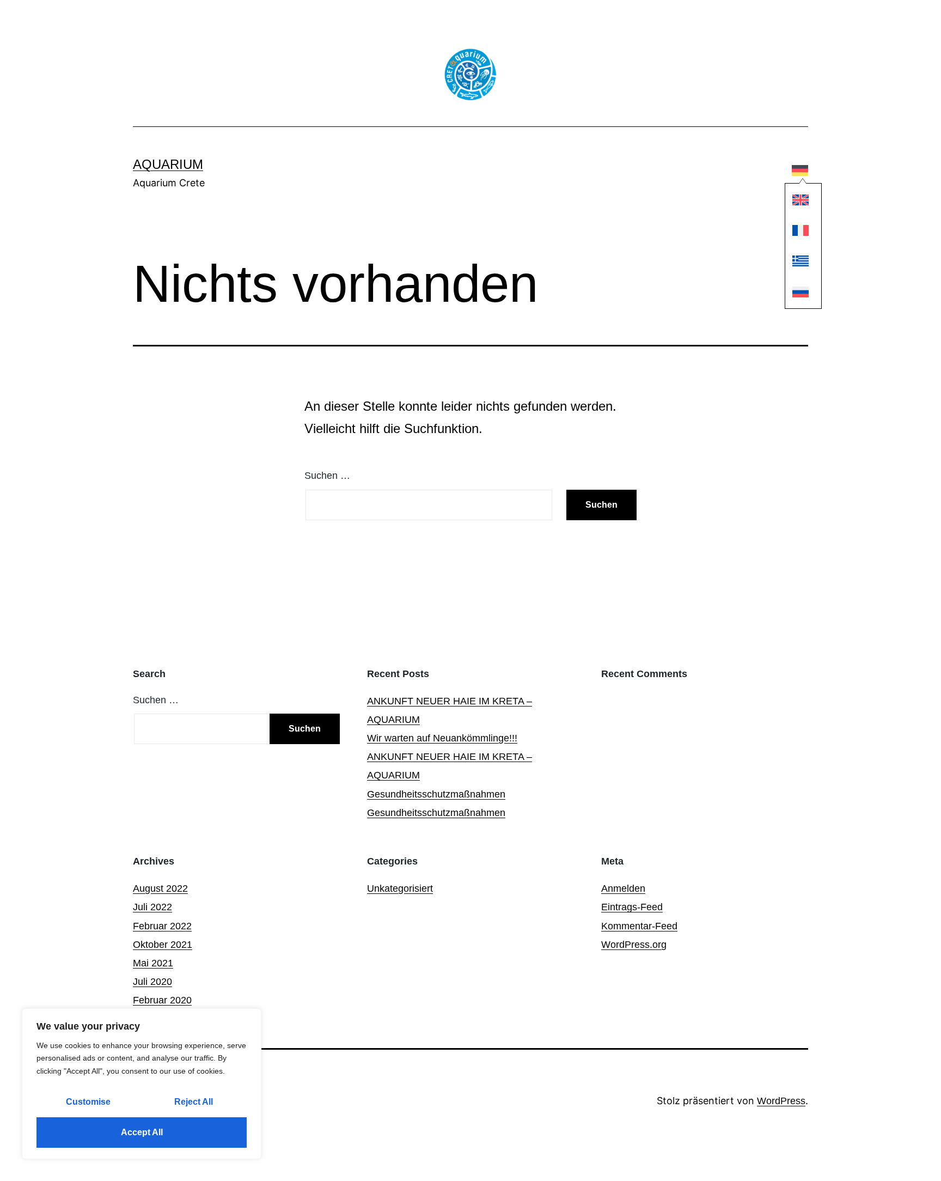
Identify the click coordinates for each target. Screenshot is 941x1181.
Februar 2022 (162, 926)
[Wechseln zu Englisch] (800, 200)
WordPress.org (634, 944)
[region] (141, 1083)
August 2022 (160, 888)
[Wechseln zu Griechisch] (800, 262)
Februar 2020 (162, 1000)
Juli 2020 (152, 981)
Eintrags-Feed (632, 907)
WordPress (781, 1100)
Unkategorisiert (400, 888)
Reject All (193, 1101)
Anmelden (623, 888)
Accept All (142, 1132)
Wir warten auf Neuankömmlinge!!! (442, 738)
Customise (88, 1101)
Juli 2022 (152, 907)
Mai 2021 (153, 963)
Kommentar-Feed (639, 926)
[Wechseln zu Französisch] (800, 231)
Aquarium (168, 164)
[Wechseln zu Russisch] (800, 292)
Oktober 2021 (162, 944)
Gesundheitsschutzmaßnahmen (436, 794)
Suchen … (327, 475)
